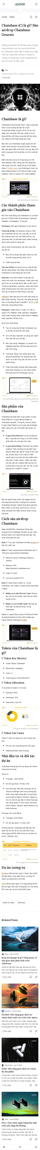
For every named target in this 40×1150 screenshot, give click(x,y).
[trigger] (36, 4)
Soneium (5, 873)
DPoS (33, 302)
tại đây (24, 620)
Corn (4, 884)
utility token (13, 168)
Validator (5, 297)
